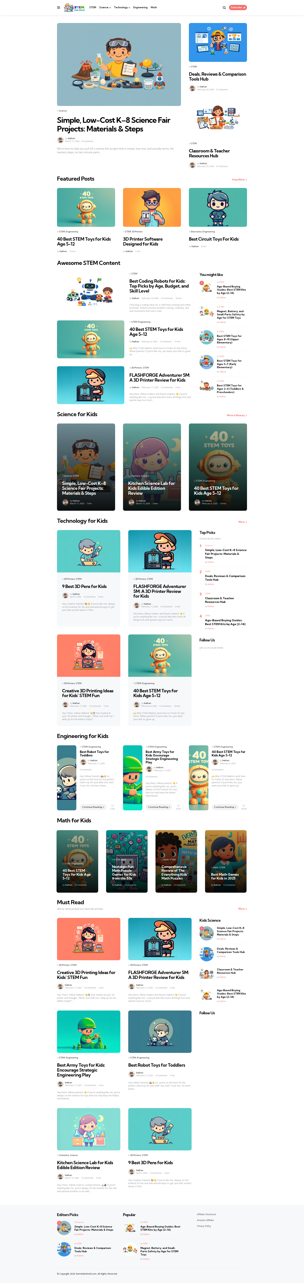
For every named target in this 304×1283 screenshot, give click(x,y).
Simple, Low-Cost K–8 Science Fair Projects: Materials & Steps (113, 124)
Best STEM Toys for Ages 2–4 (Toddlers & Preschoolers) (230, 389)
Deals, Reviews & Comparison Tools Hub (217, 76)
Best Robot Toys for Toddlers (94, 753)
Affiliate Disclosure (206, 1214)
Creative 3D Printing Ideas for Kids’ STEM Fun (87, 693)
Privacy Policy (204, 1225)
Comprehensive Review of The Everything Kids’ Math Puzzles (175, 872)
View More (238, 179)
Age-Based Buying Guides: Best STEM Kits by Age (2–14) (231, 290)
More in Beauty (236, 415)
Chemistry (135, 476)
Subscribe (236, 7)
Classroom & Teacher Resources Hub (209, 153)
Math (154, 7)
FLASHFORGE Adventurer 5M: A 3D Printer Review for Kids (159, 377)
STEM (92, 7)
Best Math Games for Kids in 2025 (225, 876)
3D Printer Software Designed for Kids (143, 241)
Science (103, 7)
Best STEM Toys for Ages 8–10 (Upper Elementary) (229, 339)
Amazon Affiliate (205, 1220)
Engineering (140, 7)
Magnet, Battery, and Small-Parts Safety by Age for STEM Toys (231, 314)
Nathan (71, 138)
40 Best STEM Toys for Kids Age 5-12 (84, 241)
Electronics (196, 231)
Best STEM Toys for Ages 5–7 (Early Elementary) (229, 364)
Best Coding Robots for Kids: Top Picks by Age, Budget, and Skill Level (159, 286)
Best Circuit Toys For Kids (214, 239)
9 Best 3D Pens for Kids (84, 586)
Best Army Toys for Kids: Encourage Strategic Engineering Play (162, 757)
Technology (121, 7)
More (241, 521)
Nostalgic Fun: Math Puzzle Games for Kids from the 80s (124, 872)
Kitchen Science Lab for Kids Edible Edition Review (151, 488)
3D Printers (137, 231)
